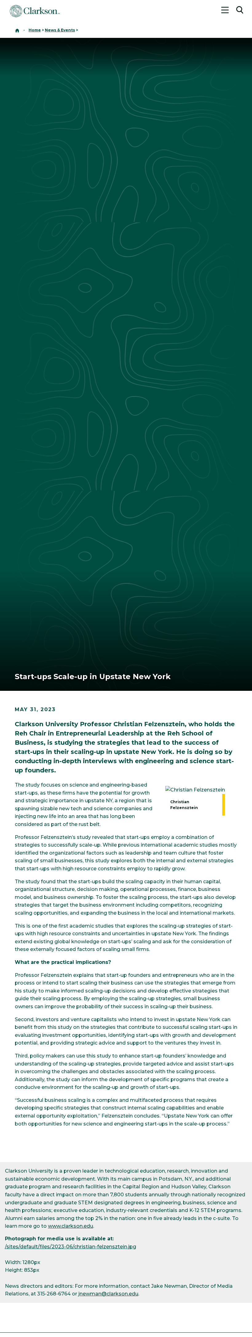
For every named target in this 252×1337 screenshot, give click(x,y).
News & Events (60, 30)
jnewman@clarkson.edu (108, 1294)
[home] (17, 30)
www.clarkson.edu (70, 1226)
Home (35, 30)
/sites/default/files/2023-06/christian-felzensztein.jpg (70, 1247)
